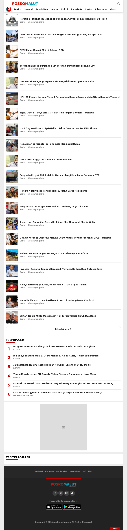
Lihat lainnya (62, 329)
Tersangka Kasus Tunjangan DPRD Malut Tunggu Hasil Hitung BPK (57, 66)
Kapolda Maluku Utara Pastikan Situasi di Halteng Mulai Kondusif (57, 300)
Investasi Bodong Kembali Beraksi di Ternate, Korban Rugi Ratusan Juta (61, 269)
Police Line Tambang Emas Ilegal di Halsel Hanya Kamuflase (54, 253)
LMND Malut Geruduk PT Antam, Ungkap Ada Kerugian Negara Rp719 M (61, 34)
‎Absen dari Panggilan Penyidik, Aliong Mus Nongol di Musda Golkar (58, 222)
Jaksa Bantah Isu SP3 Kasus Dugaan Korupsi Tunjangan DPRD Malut (52, 365)
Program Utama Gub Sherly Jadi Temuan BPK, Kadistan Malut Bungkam (54, 346)
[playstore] (72, 507)
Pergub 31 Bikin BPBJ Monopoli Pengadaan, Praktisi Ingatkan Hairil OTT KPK (63, 19)
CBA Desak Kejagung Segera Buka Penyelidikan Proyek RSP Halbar (57, 81)
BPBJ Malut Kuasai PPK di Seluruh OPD (42, 50)
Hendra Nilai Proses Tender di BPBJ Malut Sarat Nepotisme (53, 191)
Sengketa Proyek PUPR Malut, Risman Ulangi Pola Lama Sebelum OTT (59, 175)
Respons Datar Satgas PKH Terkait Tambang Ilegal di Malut (54, 206)
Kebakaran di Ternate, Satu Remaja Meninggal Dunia (50, 144)
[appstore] (54, 507)
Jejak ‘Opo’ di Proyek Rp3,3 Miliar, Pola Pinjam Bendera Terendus (57, 112)
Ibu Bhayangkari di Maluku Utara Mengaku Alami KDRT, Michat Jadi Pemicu (56, 355)
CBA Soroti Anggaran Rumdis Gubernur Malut (46, 159)
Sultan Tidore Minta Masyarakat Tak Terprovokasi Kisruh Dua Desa (58, 316)
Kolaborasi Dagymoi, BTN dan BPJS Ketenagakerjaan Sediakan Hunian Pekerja (58, 392)
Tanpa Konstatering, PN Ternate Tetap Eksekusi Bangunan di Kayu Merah (55, 374)
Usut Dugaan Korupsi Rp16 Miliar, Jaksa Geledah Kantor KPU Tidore (58, 128)
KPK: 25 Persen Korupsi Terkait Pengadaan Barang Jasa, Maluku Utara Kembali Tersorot (70, 97)
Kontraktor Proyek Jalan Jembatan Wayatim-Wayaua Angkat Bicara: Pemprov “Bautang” (63, 383)
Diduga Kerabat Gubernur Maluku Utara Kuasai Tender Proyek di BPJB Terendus (65, 238)
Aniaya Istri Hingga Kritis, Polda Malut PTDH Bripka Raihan (53, 284)
